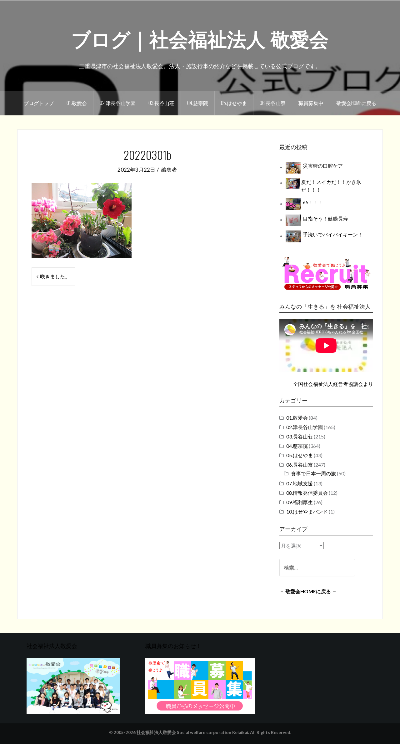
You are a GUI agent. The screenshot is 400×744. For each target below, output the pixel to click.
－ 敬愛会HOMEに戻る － (308, 591)
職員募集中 (310, 103)
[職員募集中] (326, 273)
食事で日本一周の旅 (313, 473)
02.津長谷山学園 (118, 103)
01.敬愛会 (77, 103)
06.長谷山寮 (273, 103)
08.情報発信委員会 (307, 493)
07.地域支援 (299, 483)
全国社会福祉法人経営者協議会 (328, 384)
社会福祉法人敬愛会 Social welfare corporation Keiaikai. (193, 732)
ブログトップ (39, 103)
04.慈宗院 (197, 103)
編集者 (169, 169)
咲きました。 (55, 276)
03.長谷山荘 (161, 103)
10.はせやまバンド (307, 511)
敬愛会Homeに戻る (356, 103)
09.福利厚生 (299, 502)
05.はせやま (234, 103)
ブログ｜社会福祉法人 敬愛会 (200, 37)
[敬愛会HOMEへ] (73, 686)
